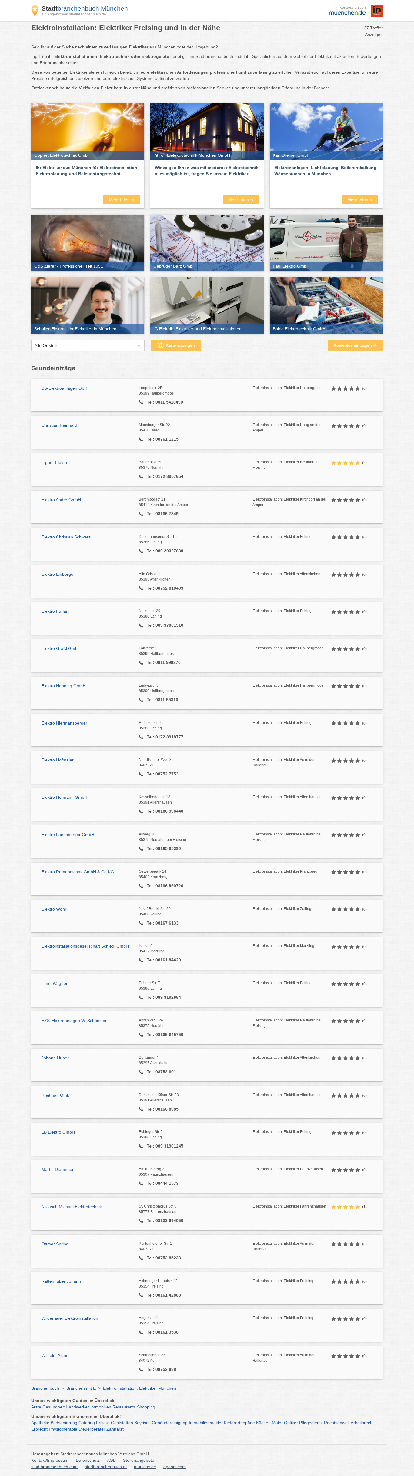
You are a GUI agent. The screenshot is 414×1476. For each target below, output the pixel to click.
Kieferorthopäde (239, 1422)
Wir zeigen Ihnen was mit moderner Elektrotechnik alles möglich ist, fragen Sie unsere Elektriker (207, 170)
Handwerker (77, 1406)
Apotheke (40, 1422)
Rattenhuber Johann (61, 1281)
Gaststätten (122, 1422)
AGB (111, 1460)
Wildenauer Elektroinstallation (70, 1318)
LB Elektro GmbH (58, 1132)
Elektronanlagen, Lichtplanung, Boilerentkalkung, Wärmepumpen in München (326, 170)
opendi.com (174, 1466)
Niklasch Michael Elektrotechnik (72, 1206)
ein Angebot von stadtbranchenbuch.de (74, 14)
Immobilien (100, 1406)
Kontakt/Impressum (49, 1460)
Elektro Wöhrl (54, 909)
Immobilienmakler (206, 1422)
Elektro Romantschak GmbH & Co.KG (78, 871)
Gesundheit (53, 1406)
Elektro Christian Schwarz (66, 537)
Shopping (146, 1406)
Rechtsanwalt (337, 1422)
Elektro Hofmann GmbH (64, 797)
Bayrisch (142, 1422)
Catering (86, 1422)
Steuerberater (91, 1429)
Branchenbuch (45, 1388)
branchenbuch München (85, 8)
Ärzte (36, 1406)
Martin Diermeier (58, 1169)
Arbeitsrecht (362, 1422)
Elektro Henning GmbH (64, 685)
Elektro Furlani (55, 611)
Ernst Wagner (55, 983)
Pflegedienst (311, 1422)
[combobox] (34, 345)
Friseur (103, 1422)
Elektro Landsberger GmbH (68, 834)
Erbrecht (39, 1429)
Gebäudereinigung (170, 1422)
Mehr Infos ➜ (121, 199)
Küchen (263, 1422)
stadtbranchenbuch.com (54, 1466)
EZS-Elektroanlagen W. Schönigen (75, 1020)
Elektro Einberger (58, 574)
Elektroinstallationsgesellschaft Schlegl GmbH (85, 946)
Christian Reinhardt (60, 425)
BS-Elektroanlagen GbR (64, 388)
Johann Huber (55, 1057)
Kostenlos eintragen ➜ (355, 345)
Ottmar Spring (55, 1243)
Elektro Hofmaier (58, 760)
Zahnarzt (115, 1429)
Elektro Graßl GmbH (61, 648)
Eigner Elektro (55, 462)
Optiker (291, 1422)
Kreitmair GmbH (57, 1095)
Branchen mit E (81, 1388)
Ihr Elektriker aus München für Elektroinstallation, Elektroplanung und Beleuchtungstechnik (87, 170)
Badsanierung (64, 1422)
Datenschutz (88, 1460)
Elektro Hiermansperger (64, 723)
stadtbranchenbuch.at (106, 1466)
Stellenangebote (138, 1460)
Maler (277, 1422)
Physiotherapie (63, 1429)
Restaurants (124, 1406)
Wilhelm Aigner (56, 1355)
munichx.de (145, 1466)
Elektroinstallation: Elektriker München (139, 1388)
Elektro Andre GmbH (61, 499)
